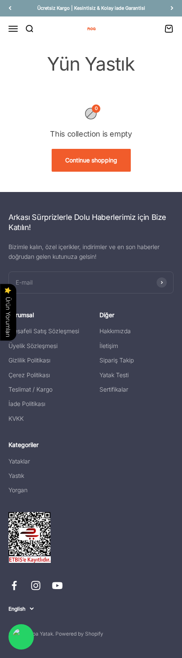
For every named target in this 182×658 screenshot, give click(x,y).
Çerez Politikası (29, 374)
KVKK (16, 418)
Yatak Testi (114, 374)
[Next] (172, 8)
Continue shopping (91, 160)
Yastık (16, 475)
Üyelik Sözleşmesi (33, 345)
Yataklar (19, 461)
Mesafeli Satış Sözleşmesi (43, 330)
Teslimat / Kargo (30, 389)
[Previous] (9, 8)
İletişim (108, 345)
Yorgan (18, 490)
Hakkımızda (115, 330)
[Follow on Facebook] (14, 585)
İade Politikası (26, 403)
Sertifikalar (113, 389)
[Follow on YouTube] (57, 585)
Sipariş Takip (116, 360)
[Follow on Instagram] (35, 585)
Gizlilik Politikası (29, 360)
